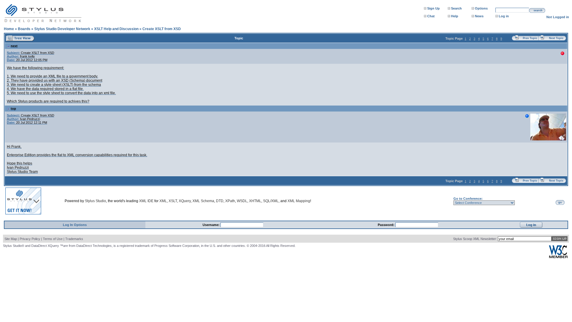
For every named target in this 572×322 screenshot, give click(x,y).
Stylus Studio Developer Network (62, 29)
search (538, 10)
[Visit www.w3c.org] (558, 256)
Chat (431, 16)
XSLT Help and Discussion (116, 29)
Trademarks (74, 239)
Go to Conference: (468, 198)
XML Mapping (298, 201)
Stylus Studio (95, 201)
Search (456, 8)
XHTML (255, 201)
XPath (230, 201)
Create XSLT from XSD (161, 29)
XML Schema (203, 201)
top (13, 108)
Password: (386, 225)
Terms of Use (53, 239)
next (14, 46)
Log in (504, 16)
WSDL (242, 201)
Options (481, 8)
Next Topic (556, 38)
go (560, 202)
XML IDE (146, 201)
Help (454, 16)
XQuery (185, 201)
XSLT (173, 201)
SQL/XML (271, 201)
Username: (211, 225)
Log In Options (75, 225)
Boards (24, 29)
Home (9, 29)
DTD (219, 201)
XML (163, 201)
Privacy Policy (30, 239)
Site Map (10, 239)
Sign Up (433, 8)
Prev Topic (530, 38)
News (479, 16)
